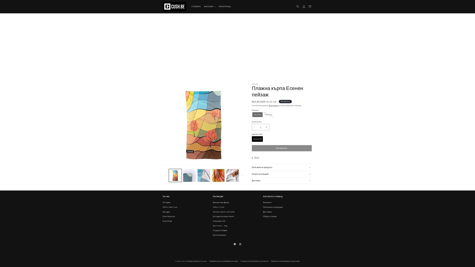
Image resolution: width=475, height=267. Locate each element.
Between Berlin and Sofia (224, 212)
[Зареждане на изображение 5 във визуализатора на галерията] (232, 175)
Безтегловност (219, 235)
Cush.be (184, 261)
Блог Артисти (169, 216)
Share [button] (256, 157)
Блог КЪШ (167, 221)
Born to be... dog (220, 225)
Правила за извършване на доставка (285, 261)
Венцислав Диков (221, 202)
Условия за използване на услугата (254, 261)
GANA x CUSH (218, 207)
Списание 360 (219, 221)
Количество (257, 122)
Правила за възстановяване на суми (223, 261)
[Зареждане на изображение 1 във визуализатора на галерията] (175, 175)
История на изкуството (223, 216)
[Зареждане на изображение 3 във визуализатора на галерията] (203, 175)
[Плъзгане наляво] (165, 175)
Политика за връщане (273, 207)
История (166, 202)
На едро (166, 212)
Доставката (273, 105)
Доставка (267, 212)
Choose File (257, 139)
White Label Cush (170, 207)
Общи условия (270, 216)
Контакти (267, 202)
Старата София (220, 230)
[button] (209, 6)
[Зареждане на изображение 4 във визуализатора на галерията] (218, 175)
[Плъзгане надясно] (242, 175)
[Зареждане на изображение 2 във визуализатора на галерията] (189, 175)
